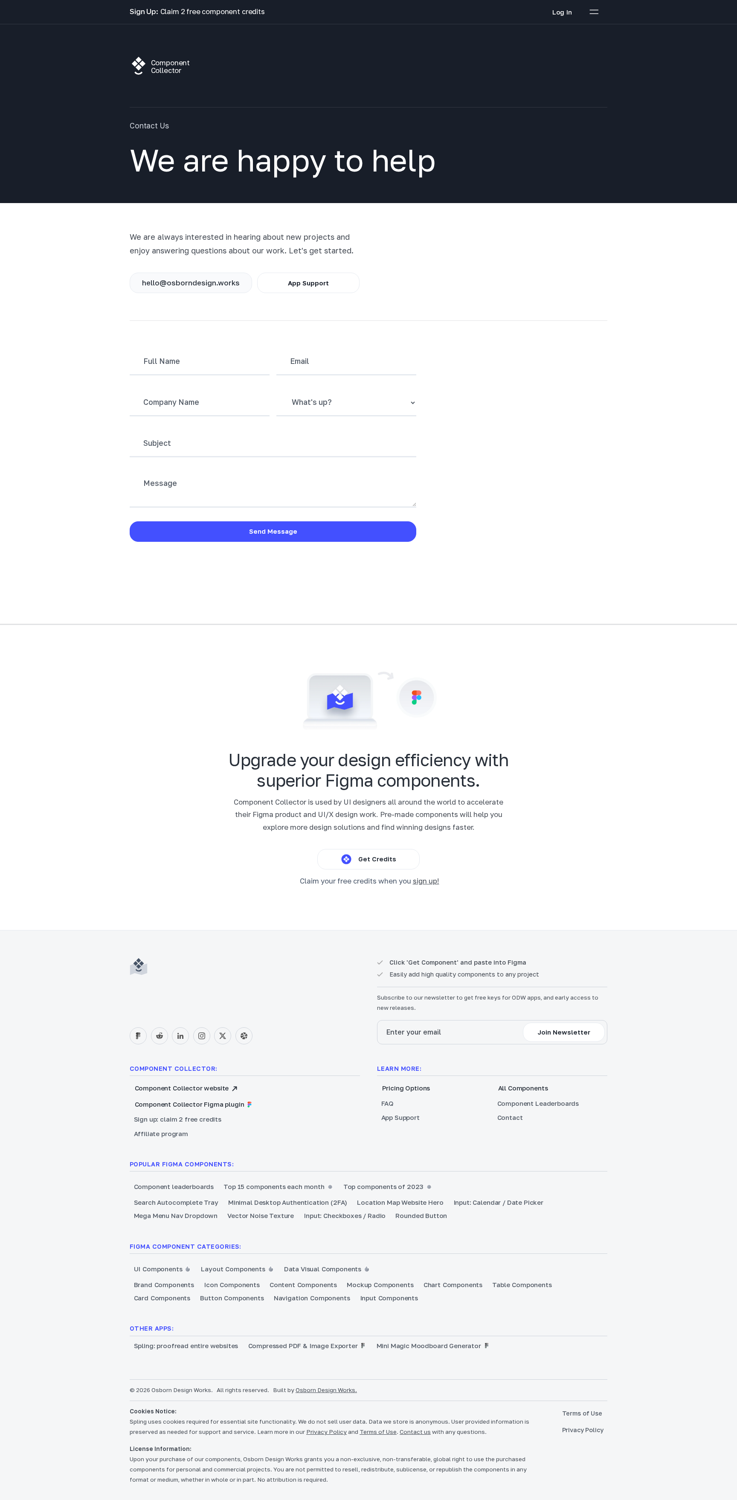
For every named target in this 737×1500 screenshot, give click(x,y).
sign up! (426, 881)
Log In (562, 12)
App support (308, 283)
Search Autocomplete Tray (176, 1202)
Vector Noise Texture (260, 1215)
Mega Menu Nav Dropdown (176, 1215)
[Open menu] (594, 12)
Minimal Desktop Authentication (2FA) (287, 1202)
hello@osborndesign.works (191, 283)
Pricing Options (406, 1088)
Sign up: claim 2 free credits (177, 1119)
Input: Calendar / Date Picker (498, 1202)
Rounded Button (421, 1215)
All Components (523, 1088)
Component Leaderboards (538, 1103)
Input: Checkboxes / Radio (345, 1215)
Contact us (415, 1431)
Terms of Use (378, 1431)
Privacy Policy (326, 1431)
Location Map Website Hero (400, 1202)
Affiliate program (161, 1133)
